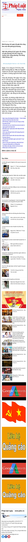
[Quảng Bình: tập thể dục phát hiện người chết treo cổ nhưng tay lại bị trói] (5, 259)
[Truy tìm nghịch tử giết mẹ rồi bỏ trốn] (5, 284)
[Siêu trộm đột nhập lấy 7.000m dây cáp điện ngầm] (5, 180)
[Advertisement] (14, 29)
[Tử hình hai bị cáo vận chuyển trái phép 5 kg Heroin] (5, 233)
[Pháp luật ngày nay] (14, 7)
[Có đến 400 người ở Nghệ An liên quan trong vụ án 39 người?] (5, 169)
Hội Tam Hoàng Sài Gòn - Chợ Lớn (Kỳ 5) (19, 326)
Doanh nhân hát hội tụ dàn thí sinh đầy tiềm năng (18, 369)
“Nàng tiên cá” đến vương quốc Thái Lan (18, 376)
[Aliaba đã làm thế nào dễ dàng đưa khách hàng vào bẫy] (5, 220)
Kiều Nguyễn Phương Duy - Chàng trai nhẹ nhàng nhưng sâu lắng (18, 342)
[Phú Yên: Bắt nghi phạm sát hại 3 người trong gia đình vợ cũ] (5, 272)
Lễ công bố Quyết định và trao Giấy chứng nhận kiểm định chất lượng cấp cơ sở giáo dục (19, 349)
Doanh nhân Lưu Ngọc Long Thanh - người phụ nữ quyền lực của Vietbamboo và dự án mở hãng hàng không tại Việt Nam (19, 320)
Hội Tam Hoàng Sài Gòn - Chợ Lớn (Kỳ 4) (19, 311)
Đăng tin (20, 15)
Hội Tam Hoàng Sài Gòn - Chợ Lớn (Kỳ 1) (19, 362)
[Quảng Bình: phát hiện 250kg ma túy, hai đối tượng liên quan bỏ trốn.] (5, 193)
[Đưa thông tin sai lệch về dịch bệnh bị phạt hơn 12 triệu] (5, 246)
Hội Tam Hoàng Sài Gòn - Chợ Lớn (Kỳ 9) (19, 355)
